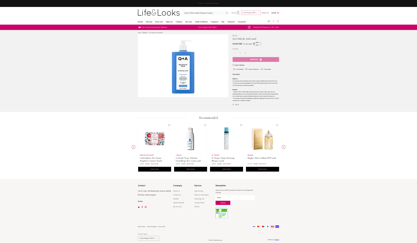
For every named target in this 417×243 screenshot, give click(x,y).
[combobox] (206, 13)
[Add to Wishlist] (169, 125)
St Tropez (215, 155)
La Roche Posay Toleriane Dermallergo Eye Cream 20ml (188, 159)
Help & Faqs (198, 191)
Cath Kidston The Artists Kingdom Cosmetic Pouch (151, 159)
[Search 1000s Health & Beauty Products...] (227, 13)
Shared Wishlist (178, 203)
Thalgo (178, 155)
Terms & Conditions (152, 226)
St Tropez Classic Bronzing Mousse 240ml (223, 159)
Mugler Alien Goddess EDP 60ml (262, 158)
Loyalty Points (199, 203)
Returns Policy (142, 226)
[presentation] (133, 147)
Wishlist (176, 199)
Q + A (235, 35)
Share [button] (237, 104)
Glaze (277, 239)
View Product (154, 169)
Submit (223, 203)
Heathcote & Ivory (147, 155)
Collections (145, 32)
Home (139, 32)
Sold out (254, 59)
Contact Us (177, 195)
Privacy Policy (161, 226)
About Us (176, 191)
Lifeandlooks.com (217, 240)
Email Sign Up (199, 199)
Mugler (250, 155)
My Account (177, 207)
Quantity (235, 49)
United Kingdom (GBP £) (249, 12)
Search (196, 207)
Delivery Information (201, 195)
